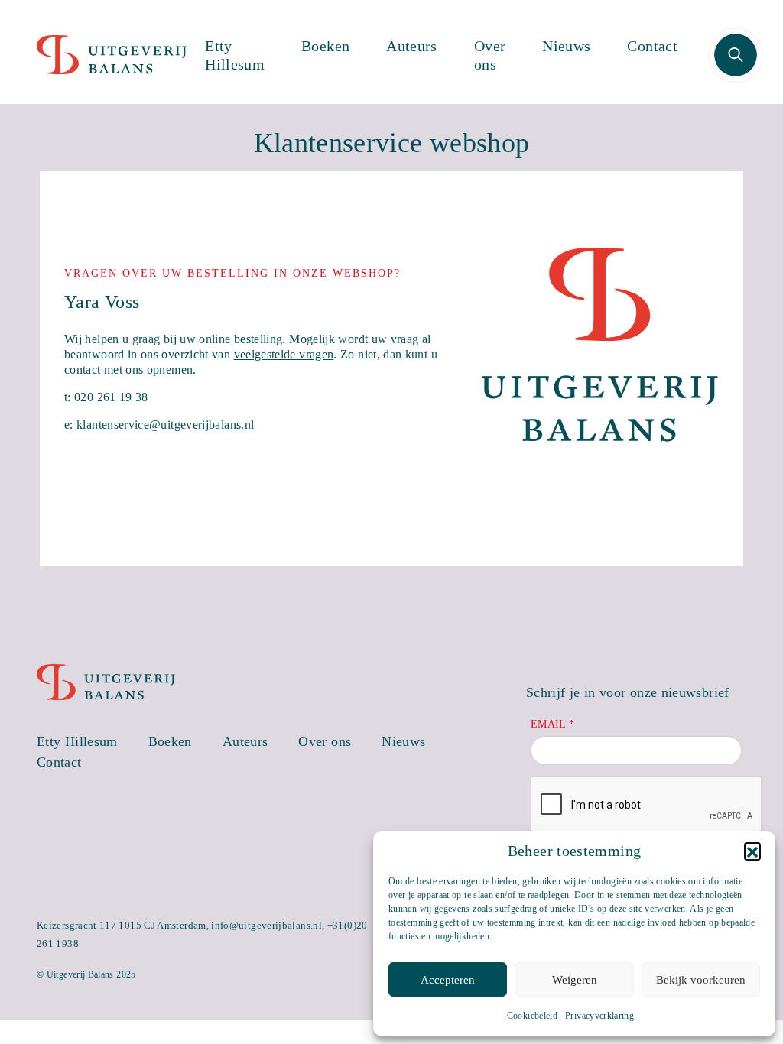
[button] (752, 850)
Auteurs (411, 45)
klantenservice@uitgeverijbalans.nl (165, 424)
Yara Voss (101, 302)
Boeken (325, 45)
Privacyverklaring (599, 1015)
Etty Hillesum (235, 55)
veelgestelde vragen (284, 354)
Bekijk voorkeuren (701, 980)
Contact (652, 45)
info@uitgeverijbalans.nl (266, 925)
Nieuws (566, 45)
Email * (553, 724)
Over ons (489, 55)
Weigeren (574, 980)
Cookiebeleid (532, 1015)
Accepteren (448, 980)
